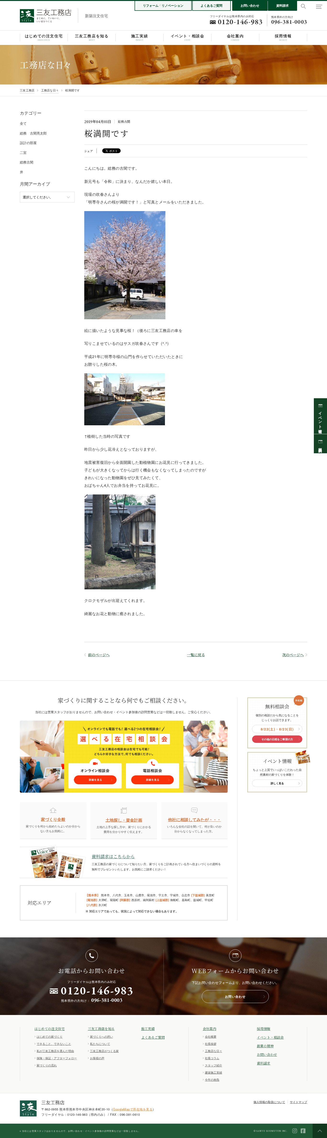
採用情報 (263, 1028)
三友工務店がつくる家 (104, 1051)
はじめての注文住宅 (49, 1028)
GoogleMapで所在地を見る (132, 1109)
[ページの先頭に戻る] (320, 1131)
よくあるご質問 (211, 5)
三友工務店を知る (101, 1028)
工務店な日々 (50, 90)
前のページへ (99, 654)
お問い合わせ (250, 5)
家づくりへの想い (101, 1036)
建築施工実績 (213, 1072)
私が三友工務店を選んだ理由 (55, 1051)
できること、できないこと (54, 1044)
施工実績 (148, 1028)
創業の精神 (265, 1045)
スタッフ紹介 (213, 1065)
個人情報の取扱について (269, 1102)
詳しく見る (277, 783)
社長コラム (212, 1058)
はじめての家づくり (49, 1036)
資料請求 (282, 5)
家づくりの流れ (47, 1065)
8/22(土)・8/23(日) (277, 729)
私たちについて (100, 1044)
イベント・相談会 (270, 1037)
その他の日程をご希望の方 (277, 739)
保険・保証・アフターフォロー (57, 1058)
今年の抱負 (212, 1079)
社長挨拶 (210, 1044)
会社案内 (209, 1028)
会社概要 (210, 1036)
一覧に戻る (196, 654)
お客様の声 (97, 1058)
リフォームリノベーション (163, 5)
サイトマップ (298, 1102)
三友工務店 (27, 90)
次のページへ (293, 654)
